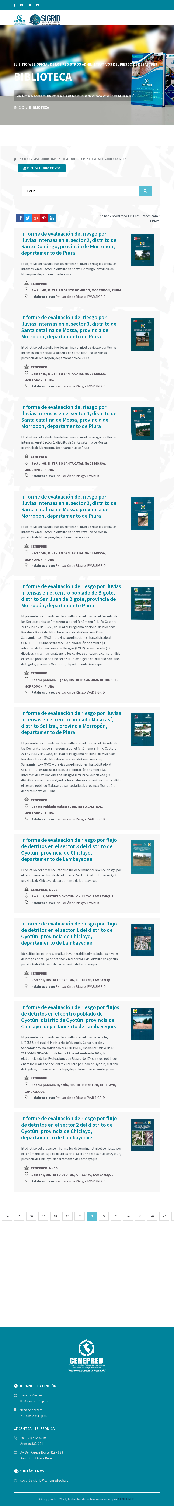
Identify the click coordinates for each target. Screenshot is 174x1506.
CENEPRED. (126, 1499)
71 (91, 1216)
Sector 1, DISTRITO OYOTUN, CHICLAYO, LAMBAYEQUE (72, 980)
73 (115, 1216)
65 (19, 1216)
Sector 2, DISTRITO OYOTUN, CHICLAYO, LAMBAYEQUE (72, 1175)
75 (140, 1216)
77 (164, 1216)
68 (55, 1216)
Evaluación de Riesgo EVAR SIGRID (80, 692)
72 (103, 1216)
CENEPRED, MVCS (44, 889)
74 (127, 1216)
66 (31, 1216)
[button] (157, 19)
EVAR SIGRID (96, 296)
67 (43, 1216)
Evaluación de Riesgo (70, 296)
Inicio (19, 107)
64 (7, 1216)
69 (67, 1216)
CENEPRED (39, 283)
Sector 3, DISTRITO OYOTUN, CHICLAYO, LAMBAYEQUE (72, 896)
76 (152, 1216)
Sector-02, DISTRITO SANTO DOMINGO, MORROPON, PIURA (76, 290)
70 (79, 1216)
